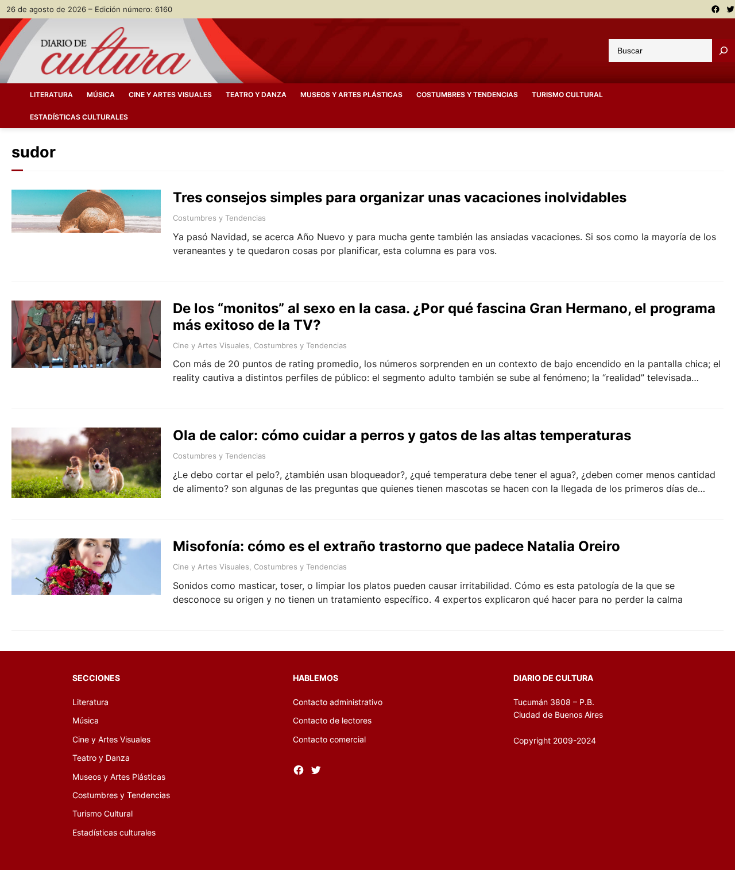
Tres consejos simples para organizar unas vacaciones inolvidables (399, 198)
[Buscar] (723, 50)
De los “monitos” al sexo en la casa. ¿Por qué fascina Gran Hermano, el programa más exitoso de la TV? (444, 317)
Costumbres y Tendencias (219, 217)
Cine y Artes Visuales (211, 345)
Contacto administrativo (337, 702)
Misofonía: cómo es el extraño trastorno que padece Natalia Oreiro (396, 546)
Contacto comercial (329, 739)
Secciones (96, 678)
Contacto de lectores (332, 720)
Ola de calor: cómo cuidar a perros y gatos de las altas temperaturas (402, 436)
